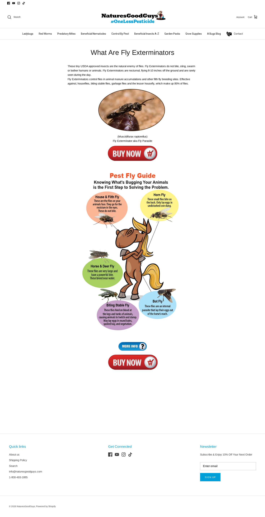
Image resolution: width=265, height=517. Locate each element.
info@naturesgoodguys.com (25, 471)
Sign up (210, 477)
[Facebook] (8, 3)
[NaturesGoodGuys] (132, 17)
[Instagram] (18, 3)
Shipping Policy (18, 460)
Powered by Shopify (46, 506)
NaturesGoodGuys (26, 506)
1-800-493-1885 (18, 477)
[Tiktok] (23, 3)
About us (14, 454)
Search (13, 465)
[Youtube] (13, 3)
